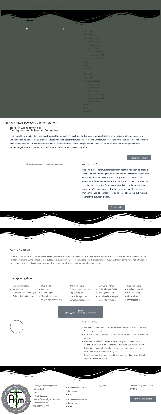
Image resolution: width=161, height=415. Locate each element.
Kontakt (87, 68)
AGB (70, 394)
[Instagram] (116, 401)
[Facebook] (101, 401)
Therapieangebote (92, 38)
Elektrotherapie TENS (96, 55)
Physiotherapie (93, 41)
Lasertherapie (93, 45)
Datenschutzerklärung (77, 387)
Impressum (73, 391)
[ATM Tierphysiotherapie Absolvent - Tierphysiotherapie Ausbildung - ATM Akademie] (16, 398)
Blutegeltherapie (94, 58)
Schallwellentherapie (96, 51)
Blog (86, 65)
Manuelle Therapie (21, 285)
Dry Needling (93, 48)
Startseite (88, 31)
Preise (87, 62)
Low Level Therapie (107, 285)
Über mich (88, 34)
